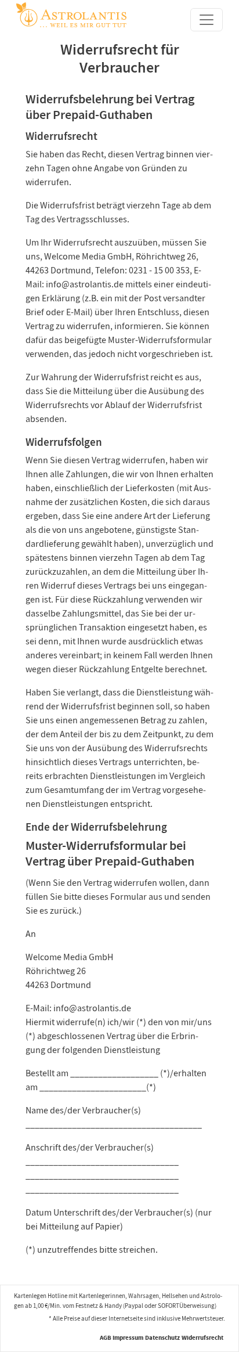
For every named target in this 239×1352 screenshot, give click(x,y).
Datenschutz (162, 1337)
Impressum (128, 1337)
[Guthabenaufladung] (71, 14)
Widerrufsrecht (202, 1337)
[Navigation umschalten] (206, 19)
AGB (105, 1337)
